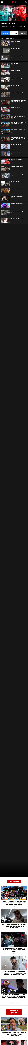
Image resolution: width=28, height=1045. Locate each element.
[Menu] (2, 2)
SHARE (15, 33)
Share (6, 33)
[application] (14, 13)
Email (23, 33)
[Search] (26, 2)
